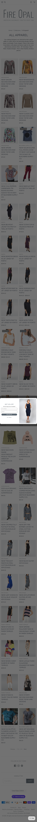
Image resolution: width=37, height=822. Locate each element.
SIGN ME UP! (9, 414)
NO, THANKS (9, 417)
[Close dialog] (35, 399)
